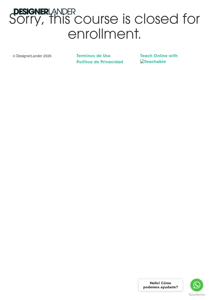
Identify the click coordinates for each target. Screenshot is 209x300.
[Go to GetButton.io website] (197, 294)
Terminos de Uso (93, 56)
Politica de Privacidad (99, 62)
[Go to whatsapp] (196, 285)
